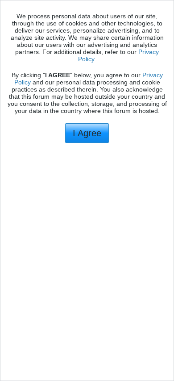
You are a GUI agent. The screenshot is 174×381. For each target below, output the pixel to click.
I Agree (87, 133)
